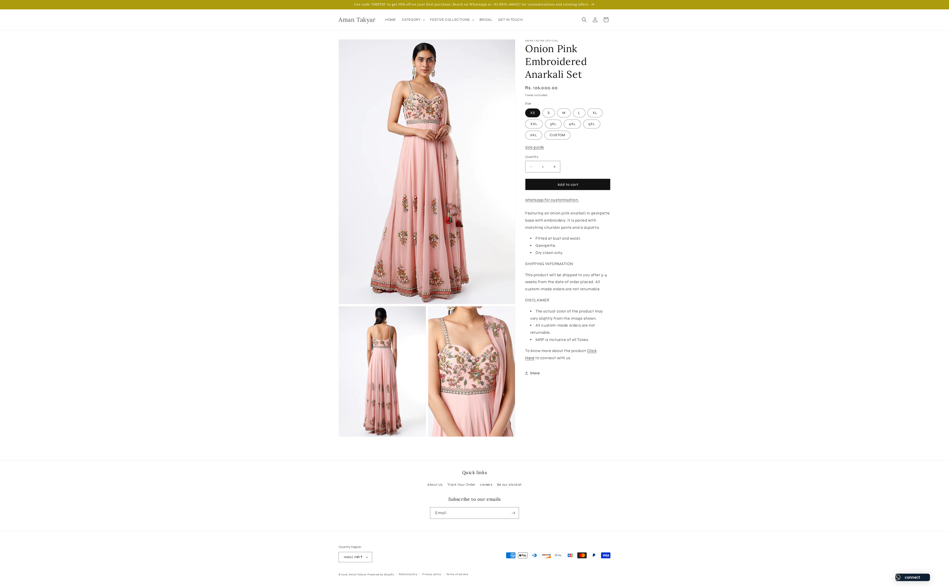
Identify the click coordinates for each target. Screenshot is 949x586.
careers (486, 484)
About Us (435, 484)
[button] (413, 20)
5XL (591, 124)
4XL (572, 124)
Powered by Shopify (380, 574)
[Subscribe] (513, 513)
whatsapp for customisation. (552, 199)
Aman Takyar (358, 574)
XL (595, 113)
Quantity (532, 157)
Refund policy (408, 574)
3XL (553, 124)
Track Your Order (461, 484)
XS (532, 113)
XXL (534, 124)
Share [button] (535, 373)
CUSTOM (557, 135)
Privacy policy (431, 574)
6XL (533, 135)
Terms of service (457, 574)
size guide (534, 147)
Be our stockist (509, 484)
